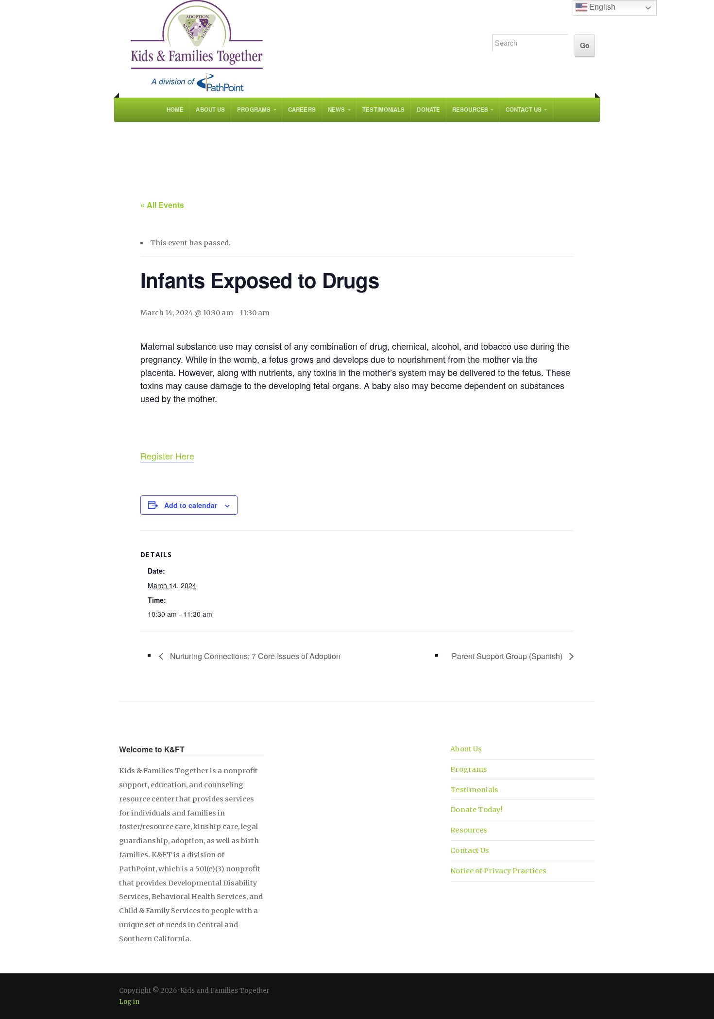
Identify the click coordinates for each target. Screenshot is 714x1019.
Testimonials (383, 109)
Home (175, 109)
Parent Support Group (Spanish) (508, 656)
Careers (302, 109)
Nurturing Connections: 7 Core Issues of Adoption (254, 656)
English (601, 7)
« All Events (162, 204)
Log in (129, 1002)
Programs (254, 109)
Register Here (167, 455)
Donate (428, 109)
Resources (470, 109)
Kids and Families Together (295, 46)
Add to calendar (190, 505)
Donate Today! (476, 809)
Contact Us (524, 109)
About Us (210, 109)
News (336, 109)
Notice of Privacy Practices (498, 870)
